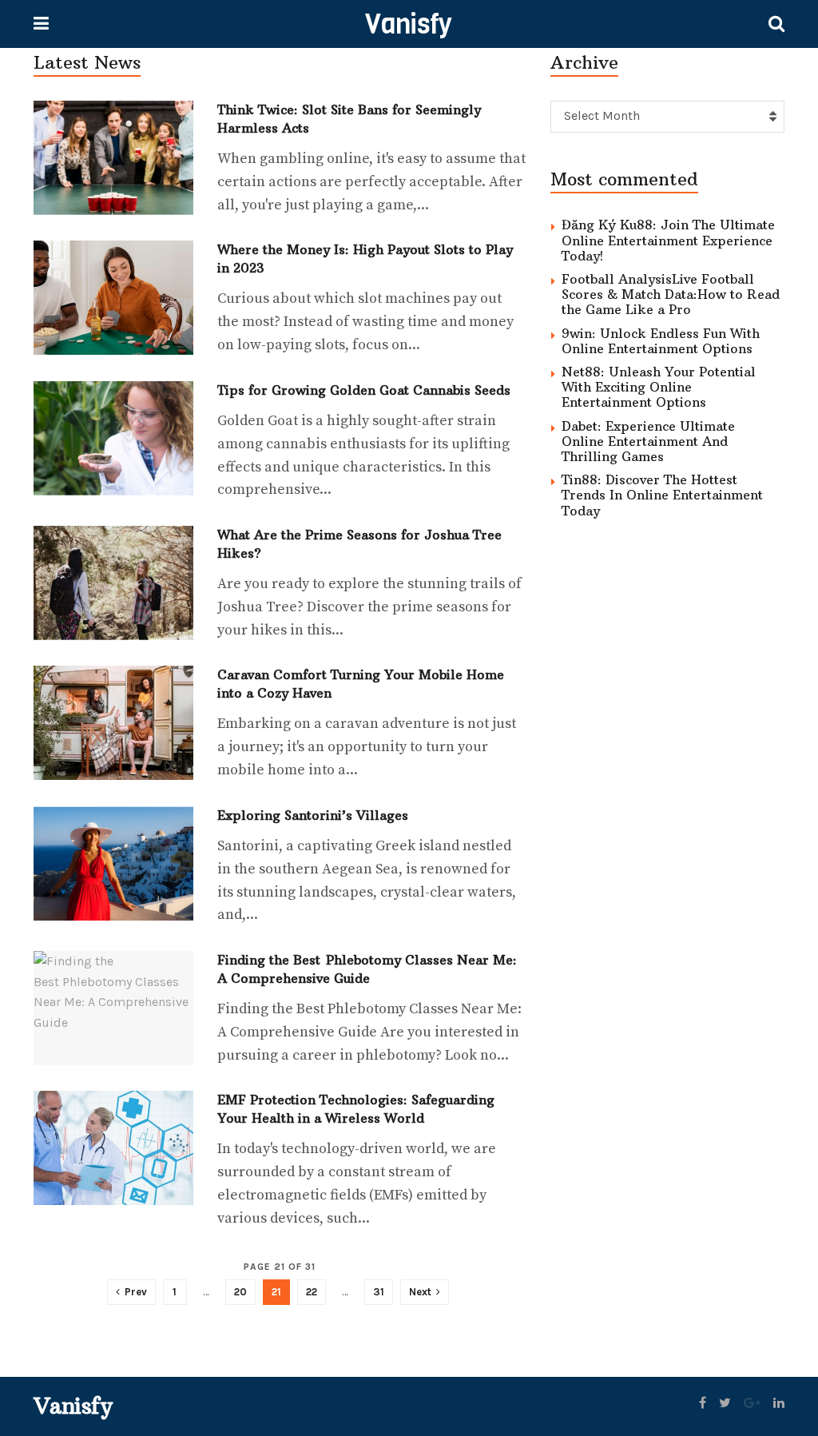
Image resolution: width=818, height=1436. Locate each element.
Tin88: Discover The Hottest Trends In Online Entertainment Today (662, 494)
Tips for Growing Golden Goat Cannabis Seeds (363, 390)
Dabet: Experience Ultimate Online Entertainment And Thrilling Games (648, 441)
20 (240, 1292)
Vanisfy (408, 24)
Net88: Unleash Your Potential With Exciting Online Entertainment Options (659, 387)
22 (311, 1292)
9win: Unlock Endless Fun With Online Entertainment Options (661, 340)
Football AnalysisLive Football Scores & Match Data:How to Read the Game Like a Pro (671, 294)
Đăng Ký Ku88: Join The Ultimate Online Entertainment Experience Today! (668, 240)
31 (378, 1292)
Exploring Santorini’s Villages (312, 815)
